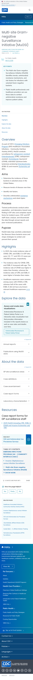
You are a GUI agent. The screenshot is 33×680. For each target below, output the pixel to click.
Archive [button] (5, 657)
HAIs (4, 16)
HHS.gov (4, 675)
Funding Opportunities (10, 619)
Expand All (28, 339)
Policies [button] (5, 646)
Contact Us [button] (6, 636)
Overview (4, 116)
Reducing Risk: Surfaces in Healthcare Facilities (14, 594)
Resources (5, 132)
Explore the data (6, 124)
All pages (15, 53)
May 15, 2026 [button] (9, 60)
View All (6, 566)
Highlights (5, 120)
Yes (5, 491)
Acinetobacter (14, 159)
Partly (13, 491)
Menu (27, 16)
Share (28, 480)
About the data (6, 128)
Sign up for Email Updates (14, 630)
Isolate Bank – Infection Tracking (15, 529)
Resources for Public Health (11, 616)
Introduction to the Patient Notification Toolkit (14, 599)
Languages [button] (6, 651)
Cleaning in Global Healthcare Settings (15, 590)
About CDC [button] (6, 641)
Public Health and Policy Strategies (12, 22)
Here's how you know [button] (8, 5)
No (20, 491)
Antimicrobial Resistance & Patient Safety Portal (15, 332)
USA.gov (11, 675)
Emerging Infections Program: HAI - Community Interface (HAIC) (13, 50)
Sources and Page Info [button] (12, 480)
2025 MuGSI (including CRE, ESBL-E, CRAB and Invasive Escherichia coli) (17, 424)
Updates (5, 579)
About (5, 575)
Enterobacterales (24, 164)
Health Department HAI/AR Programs (14, 582)
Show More (10, 472)
